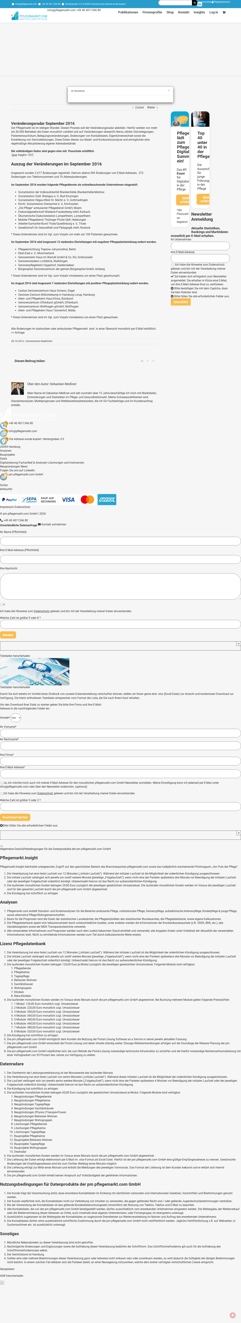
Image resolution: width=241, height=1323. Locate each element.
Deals (3, 458)
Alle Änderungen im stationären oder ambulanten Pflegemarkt (49, 328)
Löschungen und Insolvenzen (66, 462)
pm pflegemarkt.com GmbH (26, 474)
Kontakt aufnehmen (53, 524)
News (24, 466)
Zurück (139, 107)
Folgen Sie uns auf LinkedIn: (17, 470)
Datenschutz (217, 264)
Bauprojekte (7, 454)
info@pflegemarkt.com (26, 4)
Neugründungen (10, 466)
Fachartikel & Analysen (33, 462)
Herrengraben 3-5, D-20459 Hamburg (82, 4)
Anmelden (207, 2)
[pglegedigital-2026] (180, 112)
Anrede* (5, 717)
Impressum (7, 507)
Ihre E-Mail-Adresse (182, 252)
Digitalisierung (9, 462)
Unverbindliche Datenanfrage (18, 525)
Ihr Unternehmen (181, 239)
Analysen (5, 450)
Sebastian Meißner (63, 384)
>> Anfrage (18, 332)
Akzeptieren (7, 1269)
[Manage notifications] (233, 1315)
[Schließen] (1, 846)
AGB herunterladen (11, 1275)
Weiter (151, 107)
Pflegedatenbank (222, 2)
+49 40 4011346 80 (51, 4)
